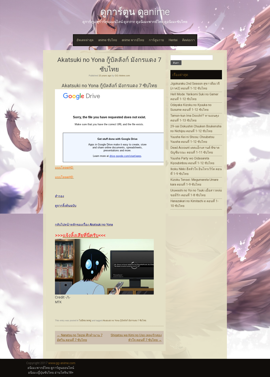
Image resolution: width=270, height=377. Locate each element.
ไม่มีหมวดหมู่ (85, 320)
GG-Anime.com (122, 75)
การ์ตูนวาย (156, 40)
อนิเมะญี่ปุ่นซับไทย (41, 372)
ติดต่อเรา (188, 40)
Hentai (173, 40)
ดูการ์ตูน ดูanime (135, 11)
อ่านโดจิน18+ (64, 372)
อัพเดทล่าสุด (84, 40)
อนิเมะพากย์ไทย (38, 368)
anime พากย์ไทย (133, 40)
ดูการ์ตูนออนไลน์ (62, 368)
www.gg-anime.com (61, 363)
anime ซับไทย (107, 40)
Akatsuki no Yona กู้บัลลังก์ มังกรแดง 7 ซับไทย (124, 320)
